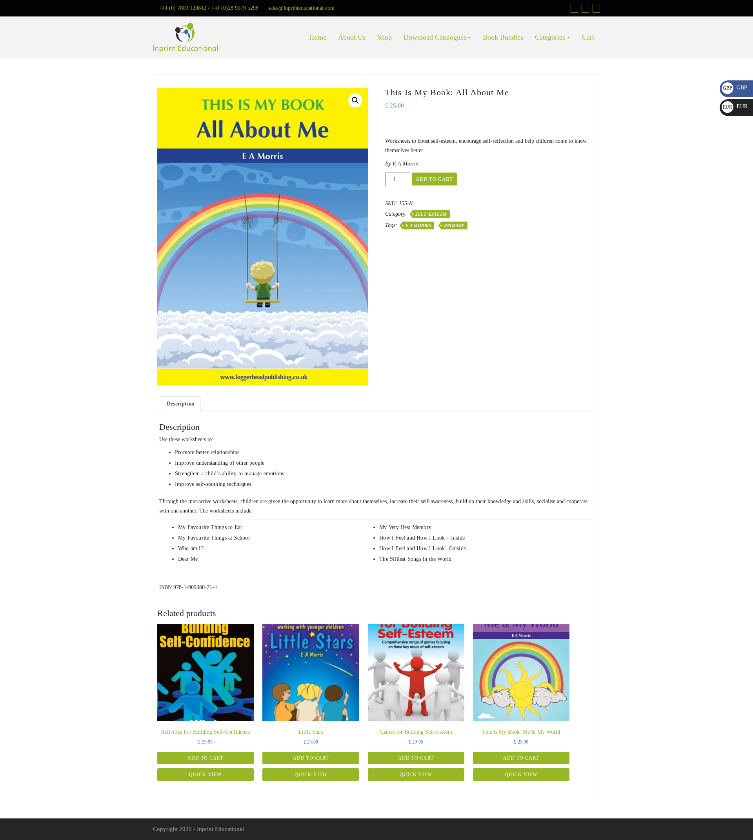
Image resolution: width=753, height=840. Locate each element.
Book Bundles (503, 37)
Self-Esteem (431, 214)
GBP (735, 88)
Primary (454, 225)
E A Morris (418, 225)
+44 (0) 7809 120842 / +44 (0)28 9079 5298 (208, 8)
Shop (384, 37)
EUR (735, 106)
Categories (550, 37)
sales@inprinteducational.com (301, 8)
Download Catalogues (435, 37)
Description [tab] (181, 404)
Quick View (205, 774)
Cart (588, 37)
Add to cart (434, 179)
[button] (355, 100)
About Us (352, 37)
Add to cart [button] (205, 758)
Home (317, 37)
